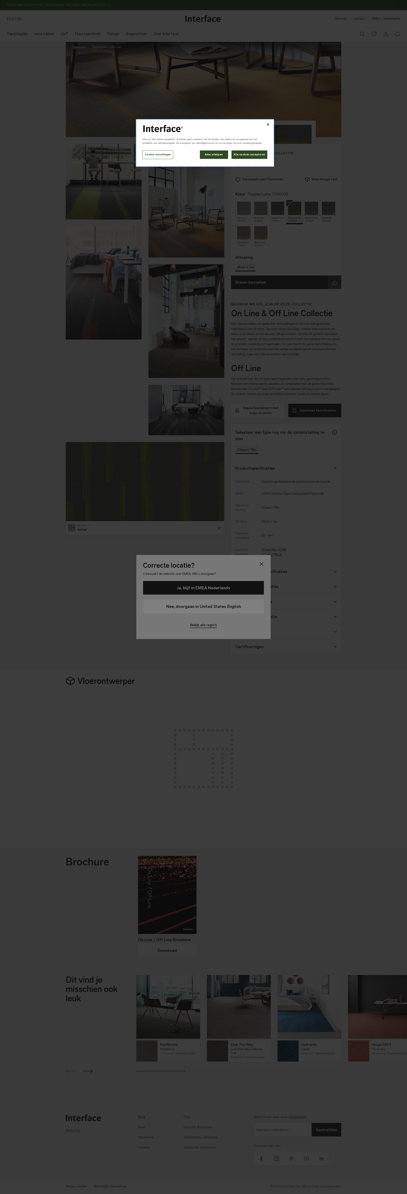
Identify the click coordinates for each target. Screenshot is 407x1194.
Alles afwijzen (214, 154)
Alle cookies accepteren (249, 154)
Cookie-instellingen (158, 154)
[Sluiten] (268, 124)
